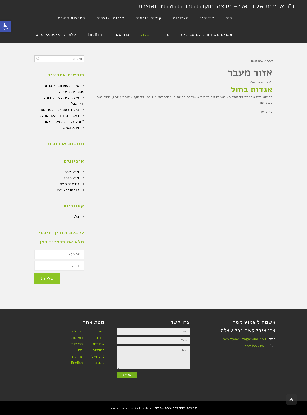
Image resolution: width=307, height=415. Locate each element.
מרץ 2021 (72, 171)
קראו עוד (266, 111)
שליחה (47, 278)
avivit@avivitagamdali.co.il (245, 338)
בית (101, 331)
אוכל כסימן (70, 127)
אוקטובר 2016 (68, 189)
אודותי (99, 337)
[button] (5, 26)
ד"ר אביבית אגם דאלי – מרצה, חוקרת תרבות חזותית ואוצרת (216, 6)
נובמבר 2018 (69, 183)
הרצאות (77, 343)
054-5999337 (254, 345)
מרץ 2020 (71, 177)
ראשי (269, 61)
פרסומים (97, 356)
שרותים (98, 343)
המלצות (98, 350)
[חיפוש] (38, 58)
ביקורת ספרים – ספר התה (59, 109)
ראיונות (77, 337)
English (77, 362)
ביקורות (77, 331)
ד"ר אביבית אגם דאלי (261, 82)
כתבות (99, 362)
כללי (75, 216)
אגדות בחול (252, 89)
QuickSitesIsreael (144, 408)
